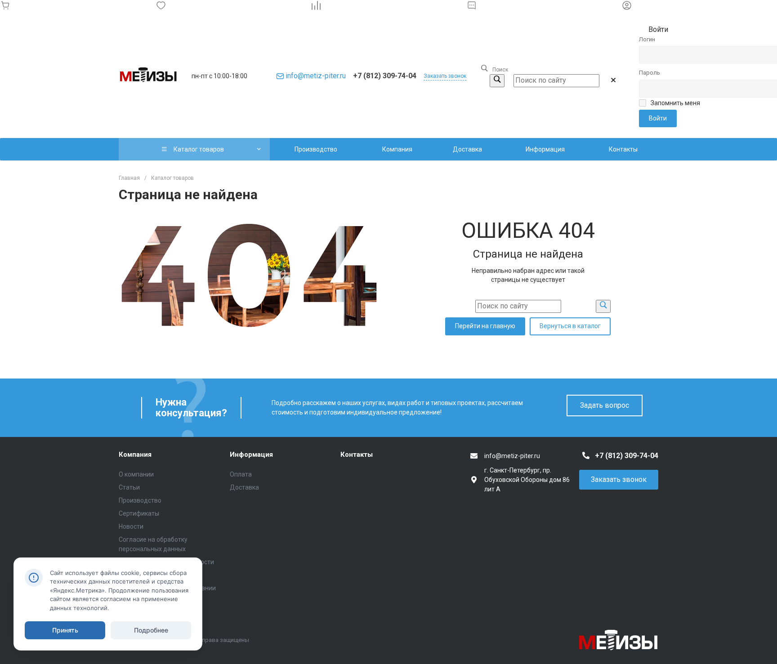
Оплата (241, 474)
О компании (136, 474)
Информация (251, 454)
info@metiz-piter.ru (316, 75)
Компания (135, 454)
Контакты (356, 454)
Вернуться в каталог (570, 326)
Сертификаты (139, 513)
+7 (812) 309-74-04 (384, 75)
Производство (140, 500)
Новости (131, 526)
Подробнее (151, 630)
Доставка (244, 487)
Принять (65, 630)
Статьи (129, 487)
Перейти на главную (485, 326)
